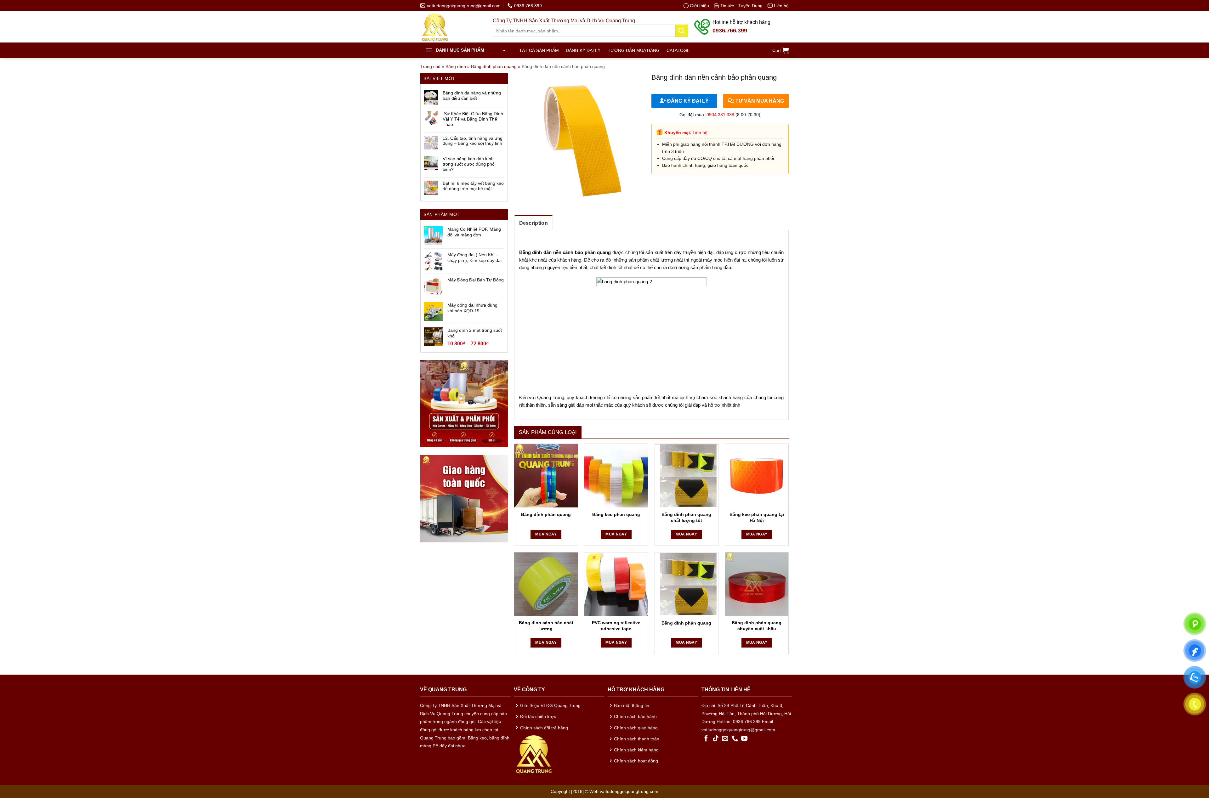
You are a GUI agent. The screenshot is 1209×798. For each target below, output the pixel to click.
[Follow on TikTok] (715, 738)
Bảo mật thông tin (631, 705)
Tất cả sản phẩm (539, 50)
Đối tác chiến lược (538, 716)
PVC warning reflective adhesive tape (616, 625)
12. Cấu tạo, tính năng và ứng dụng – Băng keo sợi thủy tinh (472, 141)
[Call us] (735, 738)
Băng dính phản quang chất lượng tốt (686, 517)
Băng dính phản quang (494, 66)
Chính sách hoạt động (636, 760)
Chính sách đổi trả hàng (544, 727)
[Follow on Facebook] (706, 738)
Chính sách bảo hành (635, 716)
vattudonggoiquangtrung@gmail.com (738, 729)
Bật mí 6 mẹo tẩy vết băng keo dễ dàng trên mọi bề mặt (473, 186)
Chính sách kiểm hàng (636, 749)
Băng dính (456, 66)
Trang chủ (430, 66)
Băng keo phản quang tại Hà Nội (756, 517)
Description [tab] (533, 223)
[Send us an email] (725, 738)
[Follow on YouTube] (744, 738)
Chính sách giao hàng (636, 727)
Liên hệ (781, 5)
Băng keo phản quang (616, 514)
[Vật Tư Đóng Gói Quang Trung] (451, 26)
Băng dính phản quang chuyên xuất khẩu (756, 625)
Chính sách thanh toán (636, 738)
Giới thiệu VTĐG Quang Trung (550, 705)
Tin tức (727, 5)
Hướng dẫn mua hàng (633, 50)
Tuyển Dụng (750, 5)
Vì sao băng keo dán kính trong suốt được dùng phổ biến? (469, 164)
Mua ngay (546, 534)
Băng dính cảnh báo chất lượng (546, 625)
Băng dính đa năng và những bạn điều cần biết (472, 95)
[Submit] (681, 31)
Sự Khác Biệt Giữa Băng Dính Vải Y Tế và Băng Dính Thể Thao (473, 119)
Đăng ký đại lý (583, 50)
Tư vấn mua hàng (759, 101)
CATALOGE (678, 50)
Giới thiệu (699, 5)
